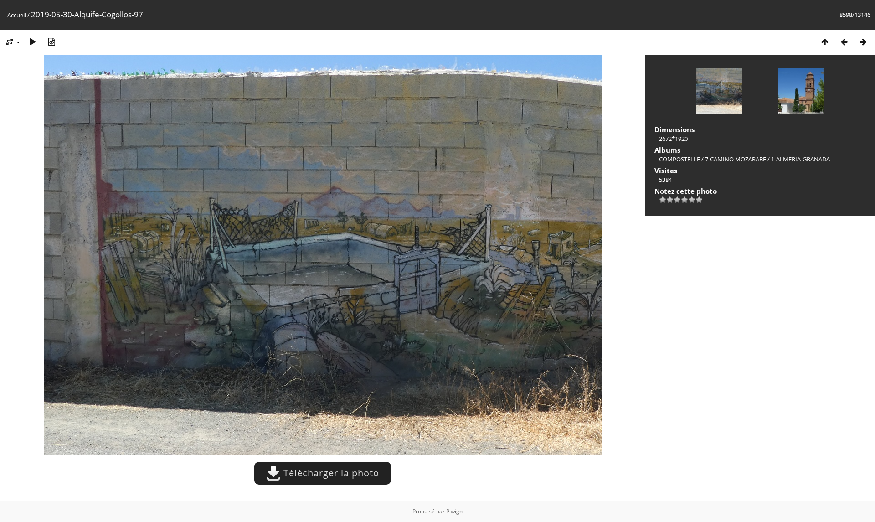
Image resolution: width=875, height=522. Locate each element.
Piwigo (454, 511)
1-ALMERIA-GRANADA (800, 159)
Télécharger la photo (330, 473)
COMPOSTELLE (679, 159)
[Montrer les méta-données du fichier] (51, 41)
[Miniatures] (824, 41)
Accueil (16, 15)
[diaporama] (32, 41)
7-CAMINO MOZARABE (735, 159)
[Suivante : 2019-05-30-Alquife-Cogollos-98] (863, 41)
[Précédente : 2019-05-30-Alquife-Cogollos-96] (844, 41)
